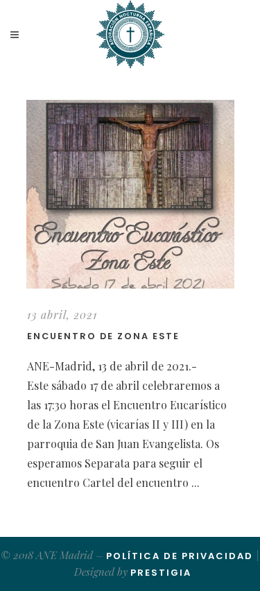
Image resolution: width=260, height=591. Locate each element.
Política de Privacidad (179, 556)
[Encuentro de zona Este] (130, 194)
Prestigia (160, 572)
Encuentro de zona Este (103, 336)
